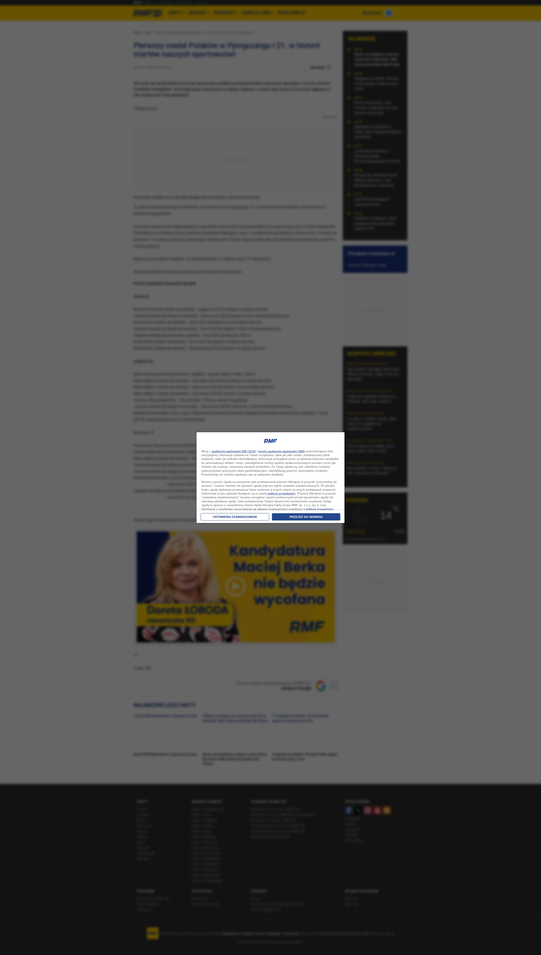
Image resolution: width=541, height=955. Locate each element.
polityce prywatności (281, 493)
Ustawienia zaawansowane (235, 517)
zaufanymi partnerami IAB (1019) (234, 451)
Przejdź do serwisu (306, 517)
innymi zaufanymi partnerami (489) (281, 451)
